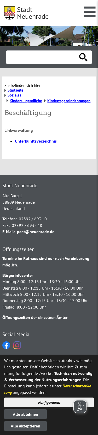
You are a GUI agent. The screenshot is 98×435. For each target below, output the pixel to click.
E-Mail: (8, 231)
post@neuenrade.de (35, 231)
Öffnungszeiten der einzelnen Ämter (35, 317)
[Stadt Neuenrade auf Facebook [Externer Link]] (6, 347)
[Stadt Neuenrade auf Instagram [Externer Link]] (17, 347)
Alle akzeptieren (25, 425)
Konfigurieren (49, 402)
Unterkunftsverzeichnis (36, 141)
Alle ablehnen (25, 414)
